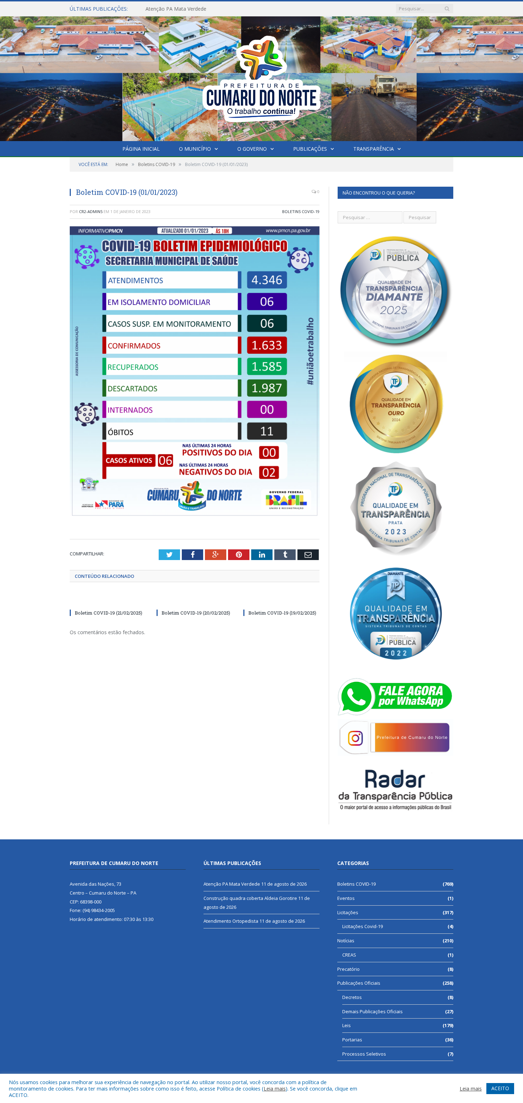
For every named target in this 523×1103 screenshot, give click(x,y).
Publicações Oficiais (358, 983)
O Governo (252, 148)
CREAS (349, 955)
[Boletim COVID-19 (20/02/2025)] (195, 599)
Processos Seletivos (364, 1054)
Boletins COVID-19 (300, 211)
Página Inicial (141, 148)
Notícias (345, 940)
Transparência (373, 148)
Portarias (352, 1039)
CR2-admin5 (90, 211)
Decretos (352, 997)
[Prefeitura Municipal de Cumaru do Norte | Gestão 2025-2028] (261, 77)
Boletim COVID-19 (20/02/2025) (196, 613)
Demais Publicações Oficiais (372, 1011)
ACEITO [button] (500, 1088)
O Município (195, 148)
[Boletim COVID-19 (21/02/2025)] (108, 599)
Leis (346, 1025)
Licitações (347, 912)
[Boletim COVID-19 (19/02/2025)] (281, 599)
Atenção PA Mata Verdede (232, 884)
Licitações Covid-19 (362, 926)
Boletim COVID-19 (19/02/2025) (282, 613)
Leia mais (275, 1088)
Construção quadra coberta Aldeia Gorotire (195, 9)
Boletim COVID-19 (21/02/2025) (108, 613)
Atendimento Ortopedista (231, 921)
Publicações (310, 148)
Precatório (348, 969)
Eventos (346, 898)
